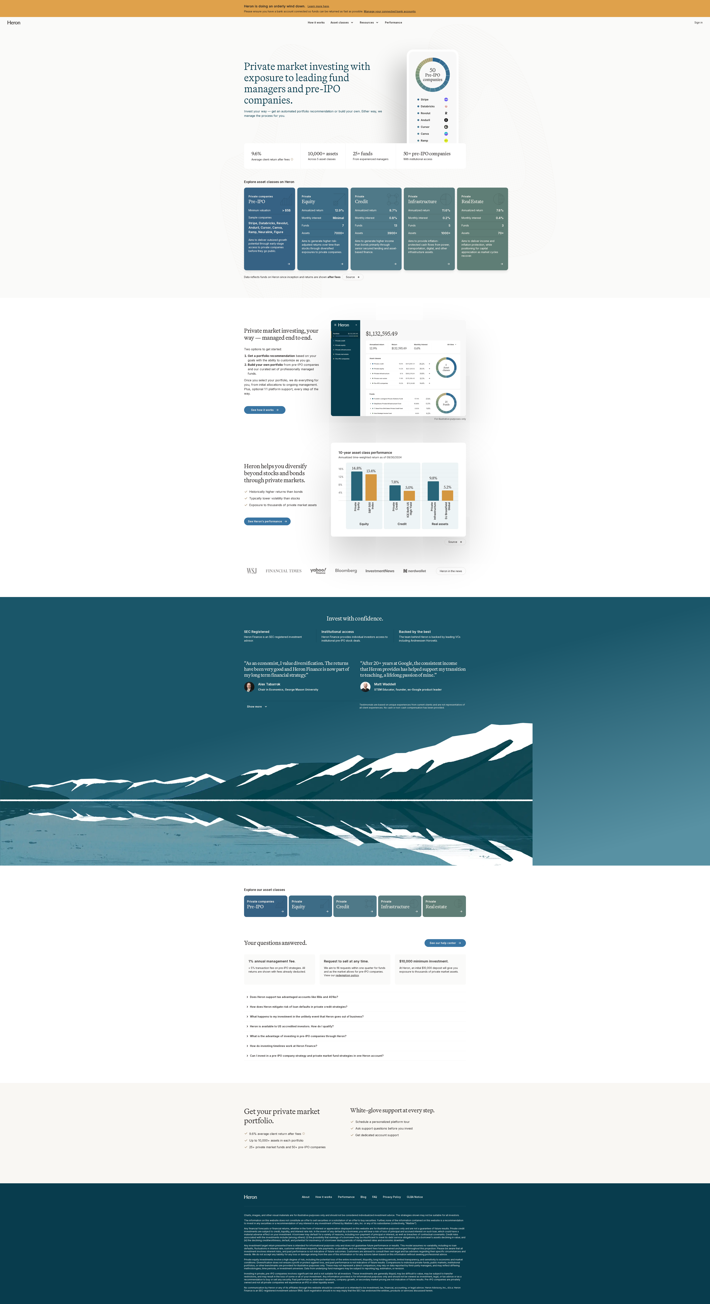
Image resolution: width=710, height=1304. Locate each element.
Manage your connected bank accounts (390, 11)
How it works (316, 22)
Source (350, 277)
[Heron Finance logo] (13, 22)
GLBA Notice (415, 1196)
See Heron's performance (265, 521)
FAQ (374, 1196)
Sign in (698, 22)
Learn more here (318, 6)
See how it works (262, 409)
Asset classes (340, 22)
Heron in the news (451, 571)
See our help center (443, 942)
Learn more (277, 263)
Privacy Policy (392, 1196)
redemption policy (347, 975)
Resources (367, 22)
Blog (363, 1196)
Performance (393, 22)
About (306, 1196)
